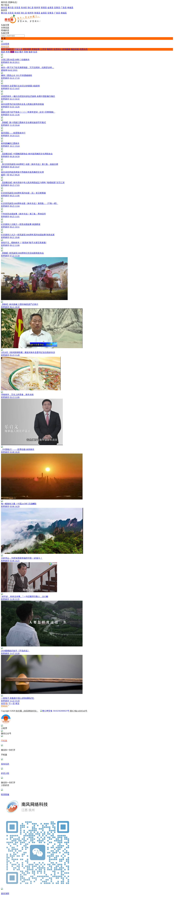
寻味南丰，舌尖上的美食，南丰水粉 (17, 394)
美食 (26, 52)
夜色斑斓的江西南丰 (10, 143)
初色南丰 (5, 62)
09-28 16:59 (14, 156)
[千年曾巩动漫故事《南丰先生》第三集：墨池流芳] (87, 210)
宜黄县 (57, 7)
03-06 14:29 (14, 506)
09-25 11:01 (14, 216)
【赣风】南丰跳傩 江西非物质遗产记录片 (19, 304)
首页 (3, 49)
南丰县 (4, 7)
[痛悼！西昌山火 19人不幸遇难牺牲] (2, 73)
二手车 (43, 49)
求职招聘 (27, 49)
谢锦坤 (4, 70)
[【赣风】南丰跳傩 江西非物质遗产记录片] (87, 300)
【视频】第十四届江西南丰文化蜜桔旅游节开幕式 (23, 122)
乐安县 (17, 7)
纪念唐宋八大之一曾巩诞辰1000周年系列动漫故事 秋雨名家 (28, 235)
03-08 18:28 (14, 452)
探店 (17, 52)
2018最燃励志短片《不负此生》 (15, 651)
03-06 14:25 (14, 561)
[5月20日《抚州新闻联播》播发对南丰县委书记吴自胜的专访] (87, 348)
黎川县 (11, 7)
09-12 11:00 (14, 245)
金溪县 (50, 7)
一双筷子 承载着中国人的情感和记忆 (17, 698)
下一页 (12, 703)
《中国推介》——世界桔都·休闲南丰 (17, 449)
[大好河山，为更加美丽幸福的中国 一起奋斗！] (87, 554)
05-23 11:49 (14, 355)
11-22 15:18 (14, 701)
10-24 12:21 (14, 136)
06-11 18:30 (14, 307)
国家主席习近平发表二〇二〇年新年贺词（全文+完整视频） (28, 112)
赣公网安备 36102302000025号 (55, 711)
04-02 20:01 (12, 70)
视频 (12, 52)
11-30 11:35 (14, 599)
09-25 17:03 (14, 185)
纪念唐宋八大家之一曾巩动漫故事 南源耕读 (20, 224)
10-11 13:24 (14, 146)
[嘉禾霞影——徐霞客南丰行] (87, 129)
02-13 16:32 (14, 99)
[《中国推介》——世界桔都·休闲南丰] (87, 445)
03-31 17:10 (14, 78)
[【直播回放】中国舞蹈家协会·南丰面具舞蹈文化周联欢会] (87, 150)
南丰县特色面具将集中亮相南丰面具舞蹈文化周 (22, 172)
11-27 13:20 (14, 653)
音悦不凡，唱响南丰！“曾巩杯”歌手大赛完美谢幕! (23, 243)
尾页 (17, 703)
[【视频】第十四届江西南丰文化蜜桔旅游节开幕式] (87, 118)
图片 (21, 52)
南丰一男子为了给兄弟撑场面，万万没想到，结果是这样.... (27, 67)
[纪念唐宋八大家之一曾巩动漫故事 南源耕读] (87, 220)
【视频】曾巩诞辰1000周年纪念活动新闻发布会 (22, 253)
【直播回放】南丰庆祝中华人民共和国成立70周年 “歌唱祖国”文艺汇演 (32, 182)
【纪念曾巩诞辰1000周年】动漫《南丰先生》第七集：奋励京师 (29, 164)
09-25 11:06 (14, 196)
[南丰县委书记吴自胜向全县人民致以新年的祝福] (2, 102)
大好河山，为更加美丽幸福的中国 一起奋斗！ (21, 558)
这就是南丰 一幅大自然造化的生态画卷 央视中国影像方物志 (28, 96)
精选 (3, 52)
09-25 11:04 (14, 206)
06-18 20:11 (14, 62)
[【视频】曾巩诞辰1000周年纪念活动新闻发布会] (87, 249)
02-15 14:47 (14, 88)
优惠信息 (83, 49)
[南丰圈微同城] (24, 23)
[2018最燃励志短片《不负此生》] (87, 647)
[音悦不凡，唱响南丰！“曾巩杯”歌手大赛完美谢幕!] (2, 240)
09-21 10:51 (14, 227)
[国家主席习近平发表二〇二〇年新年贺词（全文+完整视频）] (2, 110)
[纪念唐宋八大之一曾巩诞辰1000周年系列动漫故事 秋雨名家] (87, 231)
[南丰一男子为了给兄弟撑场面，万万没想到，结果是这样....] (2, 65)
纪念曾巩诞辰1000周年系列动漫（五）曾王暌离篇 (23, 193)
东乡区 (24, 7)
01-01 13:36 (14, 115)
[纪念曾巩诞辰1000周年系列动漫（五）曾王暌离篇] (87, 189)
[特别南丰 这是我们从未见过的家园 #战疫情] (87, 82)
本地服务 (66, 49)
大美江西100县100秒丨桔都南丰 (15, 60)
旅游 (31, 52)
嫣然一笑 (5, 175)
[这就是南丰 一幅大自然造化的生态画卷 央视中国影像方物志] (87, 92)
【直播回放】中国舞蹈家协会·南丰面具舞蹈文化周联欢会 (27, 154)
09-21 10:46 (14, 237)
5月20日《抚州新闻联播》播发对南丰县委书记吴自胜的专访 (28, 352)
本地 (8, 52)
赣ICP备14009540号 (78, 711)
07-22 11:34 (14, 256)
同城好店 (10, 49)
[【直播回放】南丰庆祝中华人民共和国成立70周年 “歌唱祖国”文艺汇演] (87, 178)
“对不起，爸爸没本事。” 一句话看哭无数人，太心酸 (24, 596)
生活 (35, 52)
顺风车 (50, 49)
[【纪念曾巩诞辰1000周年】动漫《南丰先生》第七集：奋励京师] (87, 160)
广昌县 (64, 7)
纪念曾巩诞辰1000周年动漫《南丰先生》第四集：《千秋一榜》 (29, 203)
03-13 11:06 (14, 397)
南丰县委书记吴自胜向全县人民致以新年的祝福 (22, 104)
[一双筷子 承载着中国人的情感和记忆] (87, 694)
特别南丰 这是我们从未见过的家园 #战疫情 (20, 86)
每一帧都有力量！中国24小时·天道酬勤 (18, 504)
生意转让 (57, 49)
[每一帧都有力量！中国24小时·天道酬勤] (87, 500)
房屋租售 (36, 49)
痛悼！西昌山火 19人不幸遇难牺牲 (16, 75)
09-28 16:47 (14, 167)
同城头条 (18, 49)
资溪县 (44, 7)
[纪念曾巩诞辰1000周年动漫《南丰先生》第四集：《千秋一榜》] (87, 199)
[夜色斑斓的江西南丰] (87, 139)
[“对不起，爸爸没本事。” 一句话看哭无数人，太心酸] (87, 592)
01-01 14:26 (14, 107)
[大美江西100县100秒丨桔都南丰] (87, 56)
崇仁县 (31, 7)
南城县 (70, 7)
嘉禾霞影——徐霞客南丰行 (13, 133)
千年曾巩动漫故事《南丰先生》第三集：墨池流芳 (23, 214)
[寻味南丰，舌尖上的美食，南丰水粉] (87, 391)
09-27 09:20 (14, 175)
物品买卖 (75, 49)
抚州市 (37, 7)
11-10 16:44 (14, 125)
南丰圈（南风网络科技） (27, 711)
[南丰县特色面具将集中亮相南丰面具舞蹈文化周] (2, 170)
